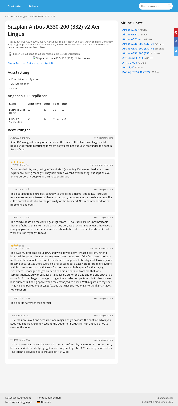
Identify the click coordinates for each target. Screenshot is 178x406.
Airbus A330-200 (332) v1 (143, 43)
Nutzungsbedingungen (18, 402)
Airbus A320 (135, 29)
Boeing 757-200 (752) (141, 72)
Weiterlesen (18, 289)
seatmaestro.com (104, 165)
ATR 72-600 (134, 62)
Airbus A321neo (137, 39)
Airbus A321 (135, 34)
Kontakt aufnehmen (49, 397)
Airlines (33, 6)
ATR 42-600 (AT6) (137, 58)
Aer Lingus (21, 16)
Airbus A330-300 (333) (141, 53)
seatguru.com (106, 137)
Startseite (14, 6)
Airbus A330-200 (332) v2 (42, 16)
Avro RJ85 (132, 67)
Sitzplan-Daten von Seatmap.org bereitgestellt (30, 63)
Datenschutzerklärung (18, 397)
